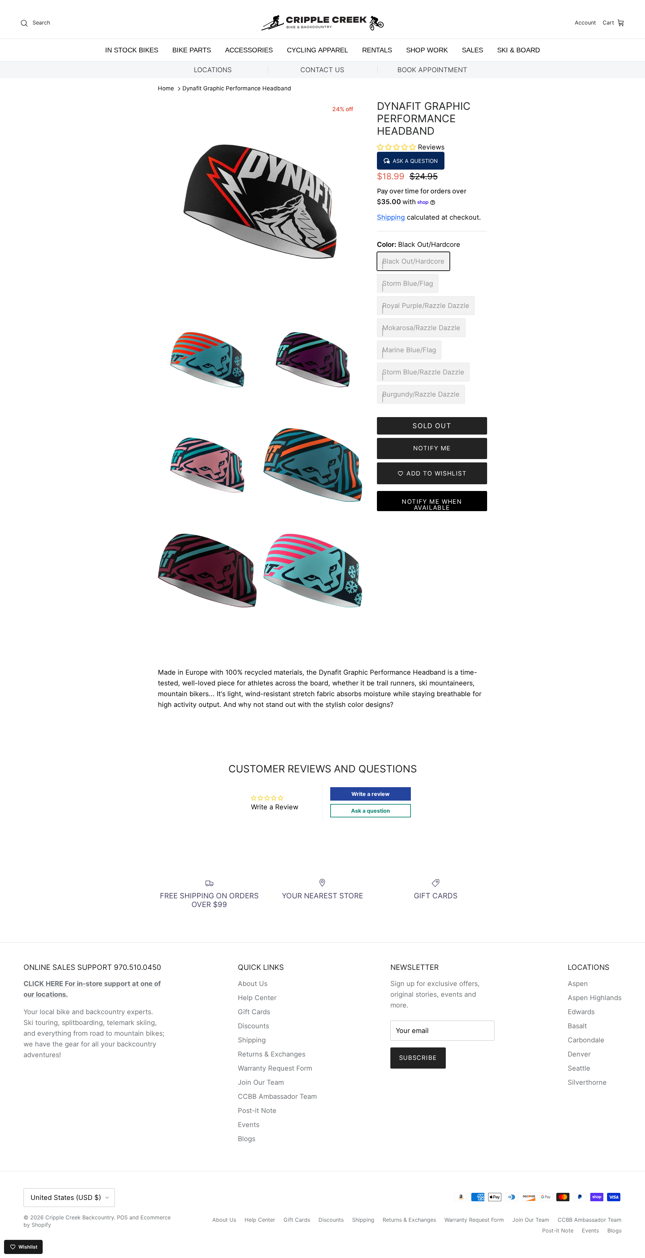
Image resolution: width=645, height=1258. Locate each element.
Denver (579, 1054)
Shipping (391, 217)
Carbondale (586, 1040)
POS (122, 1217)
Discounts (253, 1026)
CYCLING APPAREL (317, 50)
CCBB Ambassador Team (277, 1096)
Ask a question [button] (370, 810)
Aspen (578, 984)
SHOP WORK (427, 50)
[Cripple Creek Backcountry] (322, 23)
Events (248, 1125)
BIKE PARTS (191, 50)
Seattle (579, 1068)
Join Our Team (261, 1082)
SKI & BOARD (518, 50)
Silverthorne (587, 1082)
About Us (252, 984)
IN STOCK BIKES (131, 50)
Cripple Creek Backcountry (79, 1217)
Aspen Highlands (594, 998)
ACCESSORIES (249, 50)
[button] (397, 147)
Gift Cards (254, 1012)
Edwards (581, 1012)
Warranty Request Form (275, 1068)
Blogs (246, 1139)
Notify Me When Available (432, 504)
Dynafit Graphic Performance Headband (236, 88)
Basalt (577, 1026)
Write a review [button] (370, 794)
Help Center (257, 998)
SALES (472, 50)
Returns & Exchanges (271, 1054)
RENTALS (377, 50)
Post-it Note (257, 1111)
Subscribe (418, 1057)
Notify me (432, 448)
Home (166, 88)
